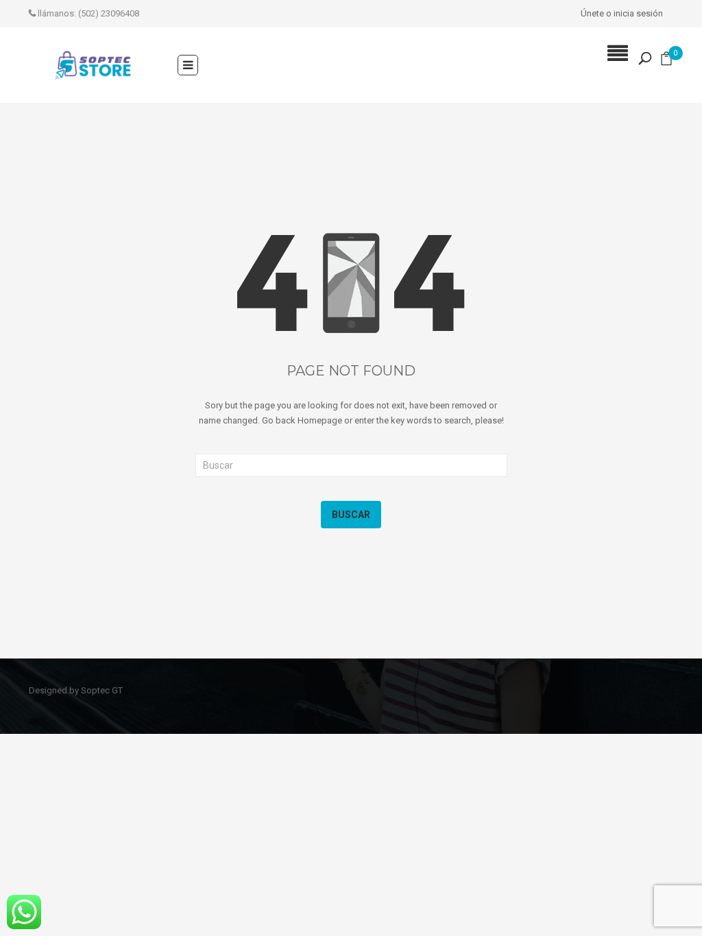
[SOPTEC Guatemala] (93, 65)
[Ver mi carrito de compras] (666, 61)
